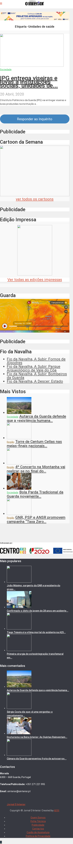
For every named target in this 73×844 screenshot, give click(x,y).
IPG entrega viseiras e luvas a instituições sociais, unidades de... (29, 82)
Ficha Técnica (38, 821)
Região (10, 442)
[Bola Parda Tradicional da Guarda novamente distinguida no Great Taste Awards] (19, 488)
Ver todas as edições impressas (34, 279)
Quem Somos (38, 817)
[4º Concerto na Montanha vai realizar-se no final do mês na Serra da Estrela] (19, 463)
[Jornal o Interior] (34, 3)
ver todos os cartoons (34, 199)
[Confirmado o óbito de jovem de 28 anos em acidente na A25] (19, 607)
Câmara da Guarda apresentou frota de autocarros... (37, 758)
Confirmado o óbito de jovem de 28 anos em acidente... (37, 610)
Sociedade (6, 69)
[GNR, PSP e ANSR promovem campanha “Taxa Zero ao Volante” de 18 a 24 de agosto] (19, 513)
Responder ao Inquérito (34, 119)
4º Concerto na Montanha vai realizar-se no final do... (36, 469)
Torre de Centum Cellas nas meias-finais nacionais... (34, 443)
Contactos (38, 828)
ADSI (56, 810)
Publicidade (38, 825)
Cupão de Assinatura (38, 832)
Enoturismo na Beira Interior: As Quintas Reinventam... (37, 737)
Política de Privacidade (38, 836)
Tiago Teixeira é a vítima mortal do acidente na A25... (36, 632)
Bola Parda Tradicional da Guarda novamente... (35, 494)
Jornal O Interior (16, 804)
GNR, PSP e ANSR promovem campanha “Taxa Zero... (36, 519)
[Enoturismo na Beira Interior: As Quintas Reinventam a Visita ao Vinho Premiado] (19, 733)
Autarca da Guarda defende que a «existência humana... (36, 418)
